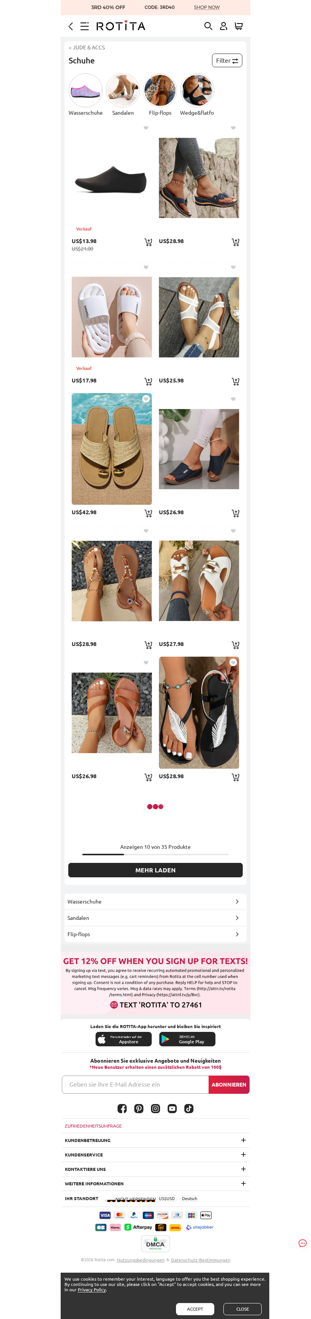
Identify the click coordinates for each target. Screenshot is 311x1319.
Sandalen (78, 918)
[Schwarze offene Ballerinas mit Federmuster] (199, 712)
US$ (162, 1198)
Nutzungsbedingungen (141, 1259)
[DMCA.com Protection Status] (155, 1244)
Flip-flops (79, 934)
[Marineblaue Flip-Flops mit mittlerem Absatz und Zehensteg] (199, 178)
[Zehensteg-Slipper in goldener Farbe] (112, 449)
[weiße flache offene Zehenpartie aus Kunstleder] (199, 317)
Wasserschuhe (85, 902)
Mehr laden (155, 870)
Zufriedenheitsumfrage (93, 1125)
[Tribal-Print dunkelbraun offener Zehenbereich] (112, 581)
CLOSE (242, 1308)
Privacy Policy (92, 1289)
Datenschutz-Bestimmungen (201, 1259)
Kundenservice (84, 1154)
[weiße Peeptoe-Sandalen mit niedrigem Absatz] (199, 581)
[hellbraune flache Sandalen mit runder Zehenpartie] (112, 712)
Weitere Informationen (94, 1183)
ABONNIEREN (229, 1085)
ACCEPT (195, 1308)
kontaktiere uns (85, 1169)
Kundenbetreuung (87, 1140)
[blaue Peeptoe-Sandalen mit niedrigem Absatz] (199, 449)
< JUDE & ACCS (87, 47)
